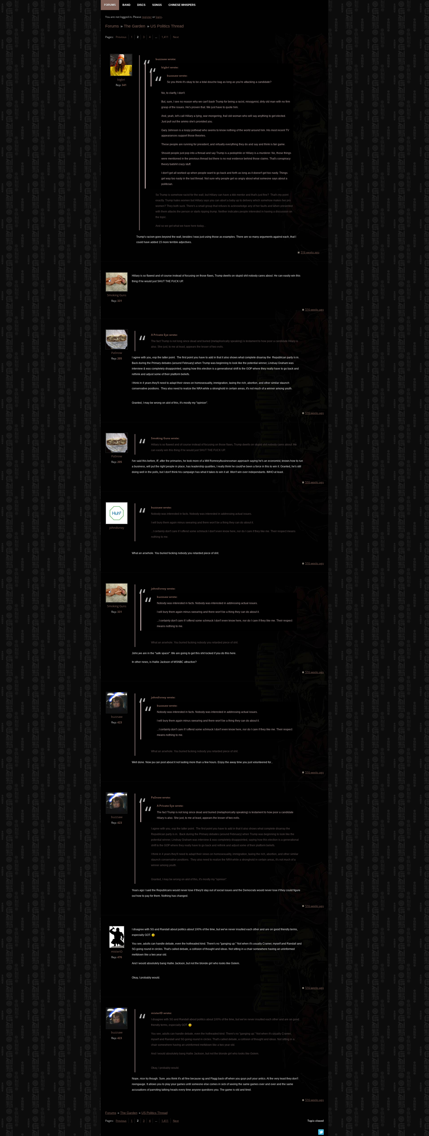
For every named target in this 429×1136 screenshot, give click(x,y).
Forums (112, 26)
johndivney (116, 528)
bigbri (121, 80)
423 (119, 722)
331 (119, 300)
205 (119, 358)
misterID (116, 951)
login (159, 17)
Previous (121, 37)
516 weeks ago (310, 252)
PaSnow (116, 353)
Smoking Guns (116, 295)
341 (124, 85)
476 (119, 957)
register (147, 17)
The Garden (134, 26)
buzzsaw (116, 717)
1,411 (165, 37)
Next (176, 37)
